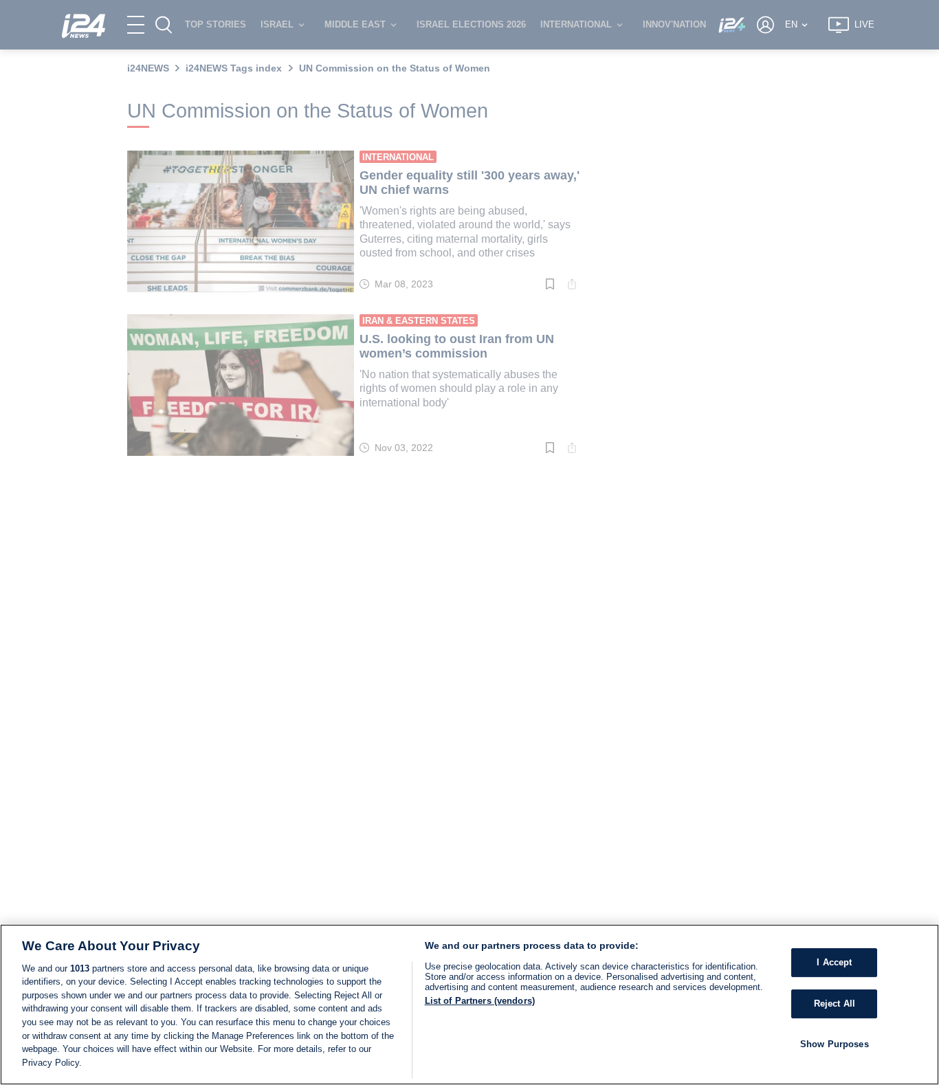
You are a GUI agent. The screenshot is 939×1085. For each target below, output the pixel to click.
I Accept (834, 962)
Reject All (834, 1003)
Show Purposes (834, 1043)
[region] (469, 1004)
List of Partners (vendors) (480, 1001)
